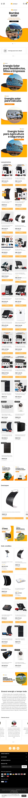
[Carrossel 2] (14, 108)
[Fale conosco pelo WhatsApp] (4, 4)
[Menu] (2, 4)
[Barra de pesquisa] (24, 4)
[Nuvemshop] (14, 792)
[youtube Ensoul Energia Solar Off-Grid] (18, 748)
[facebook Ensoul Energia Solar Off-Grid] (14, 748)
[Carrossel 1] (14, 25)
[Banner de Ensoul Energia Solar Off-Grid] (14, 678)
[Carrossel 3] (14, 141)
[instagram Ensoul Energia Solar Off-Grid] (10, 748)
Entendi (24, 795)
